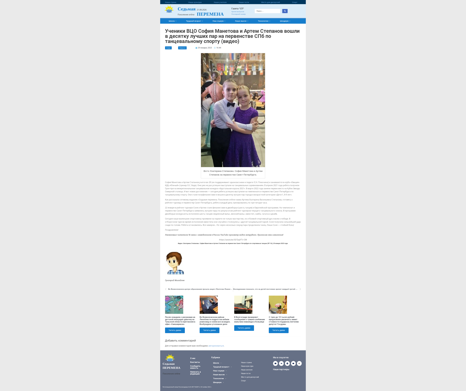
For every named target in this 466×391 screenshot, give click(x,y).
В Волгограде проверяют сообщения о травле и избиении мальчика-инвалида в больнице (249, 319)
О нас (192, 358)
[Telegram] (287, 363)
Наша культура (195, 2)
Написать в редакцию (195, 373)
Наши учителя (220, 2)
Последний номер (238, 14)
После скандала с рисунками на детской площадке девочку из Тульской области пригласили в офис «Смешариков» (180, 320)
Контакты (195, 362)
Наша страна (170, 2)
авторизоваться (216, 345)
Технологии (263, 21)
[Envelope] (275, 363)
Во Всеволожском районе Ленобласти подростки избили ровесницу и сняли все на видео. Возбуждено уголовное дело (215, 320)
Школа (172, 21)
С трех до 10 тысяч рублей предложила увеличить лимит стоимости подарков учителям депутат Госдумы (284, 320)
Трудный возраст (193, 21)
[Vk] (281, 363)
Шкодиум (284, 21)
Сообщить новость (195, 367)
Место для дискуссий (270, 2)
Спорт (294, 2)
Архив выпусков (237, 11)
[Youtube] (293, 363)
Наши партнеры (281, 369)
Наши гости (244, 2)
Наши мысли (240, 21)
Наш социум (218, 21)
